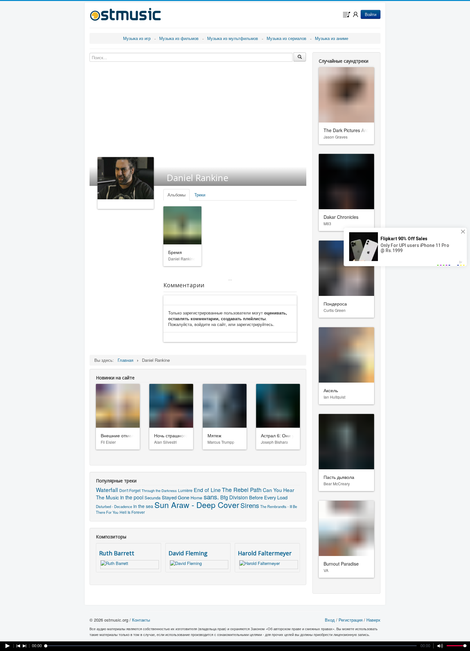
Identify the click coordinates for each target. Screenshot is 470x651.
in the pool (131, 497)
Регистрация (351, 620)
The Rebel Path (242, 490)
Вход (330, 620)
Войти (370, 14)
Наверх (373, 620)
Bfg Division (234, 497)
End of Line (207, 490)
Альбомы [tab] (176, 195)
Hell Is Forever (132, 512)
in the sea (143, 506)
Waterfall (107, 490)
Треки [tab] (199, 195)
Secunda (153, 498)
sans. (211, 496)
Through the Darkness (159, 490)
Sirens (249, 505)
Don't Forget (129, 490)
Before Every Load (268, 497)
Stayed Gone (175, 497)
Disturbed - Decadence (114, 506)
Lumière (185, 490)
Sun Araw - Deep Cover (196, 504)
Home (196, 497)
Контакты (141, 620)
